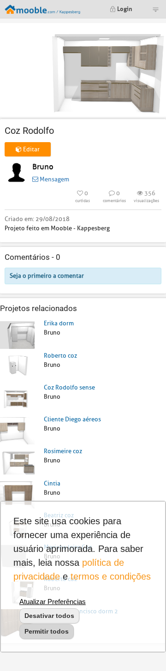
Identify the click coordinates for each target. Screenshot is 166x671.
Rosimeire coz (63, 451)
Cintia (52, 483)
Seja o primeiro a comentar (47, 276)
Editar (31, 149)
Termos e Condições (111, 576)
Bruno (42, 167)
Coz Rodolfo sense (69, 387)
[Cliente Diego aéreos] (17, 430)
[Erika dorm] (17, 334)
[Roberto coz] (17, 367)
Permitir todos (46, 631)
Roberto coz (60, 355)
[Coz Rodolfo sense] (17, 398)
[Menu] (155, 9)
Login (124, 8)
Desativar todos (49, 615)
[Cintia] (17, 494)
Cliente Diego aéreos (72, 419)
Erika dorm (59, 323)
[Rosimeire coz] (17, 462)
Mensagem (53, 179)
